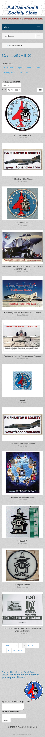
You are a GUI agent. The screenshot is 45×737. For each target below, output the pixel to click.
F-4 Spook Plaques (22, 584)
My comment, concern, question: (17, 701)
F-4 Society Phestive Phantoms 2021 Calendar (22, 312)
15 (9, 650)
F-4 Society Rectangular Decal (22, 443)
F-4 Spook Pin (22, 541)
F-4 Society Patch (23, 222)
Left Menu (9, 36)
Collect (37, 67)
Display (19, 67)
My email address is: (12, 711)
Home (6, 45)
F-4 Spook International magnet (22, 497)
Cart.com (29, 734)
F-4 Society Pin (22, 400)
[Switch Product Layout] (40, 90)
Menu (6, 27)
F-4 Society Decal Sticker (22, 135)
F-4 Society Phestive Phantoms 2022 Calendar (22, 356)
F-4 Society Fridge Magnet (22, 179)
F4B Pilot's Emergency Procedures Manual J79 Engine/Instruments (22, 629)
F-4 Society (8, 67)
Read (28, 67)
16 (14, 650)
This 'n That (23, 72)
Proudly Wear (9, 72)
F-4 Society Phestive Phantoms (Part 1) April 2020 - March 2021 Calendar (22, 267)
